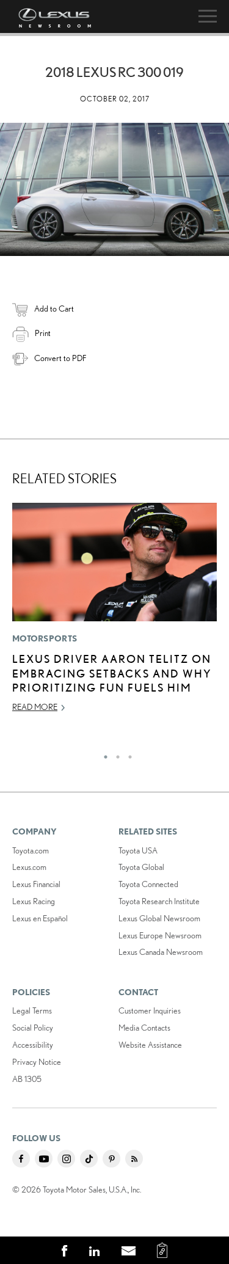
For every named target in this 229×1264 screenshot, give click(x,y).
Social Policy (32, 1027)
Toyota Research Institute (159, 901)
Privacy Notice (36, 1062)
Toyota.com (30, 850)
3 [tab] (127, 754)
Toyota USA (138, 850)
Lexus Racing (33, 901)
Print (43, 333)
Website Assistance (150, 1045)
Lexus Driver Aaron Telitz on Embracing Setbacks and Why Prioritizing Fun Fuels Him (112, 672)
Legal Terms (32, 1010)
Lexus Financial (36, 884)
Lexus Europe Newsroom (160, 935)
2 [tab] (115, 754)
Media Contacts (144, 1027)
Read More (34, 707)
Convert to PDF (60, 358)
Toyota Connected (148, 884)
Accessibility (32, 1045)
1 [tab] (103, 754)
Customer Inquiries (149, 1010)
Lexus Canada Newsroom (160, 952)
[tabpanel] (114, 613)
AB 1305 (27, 1079)
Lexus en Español (40, 918)
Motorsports (44, 638)
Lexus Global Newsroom (159, 918)
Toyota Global (141, 867)
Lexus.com (29, 867)
